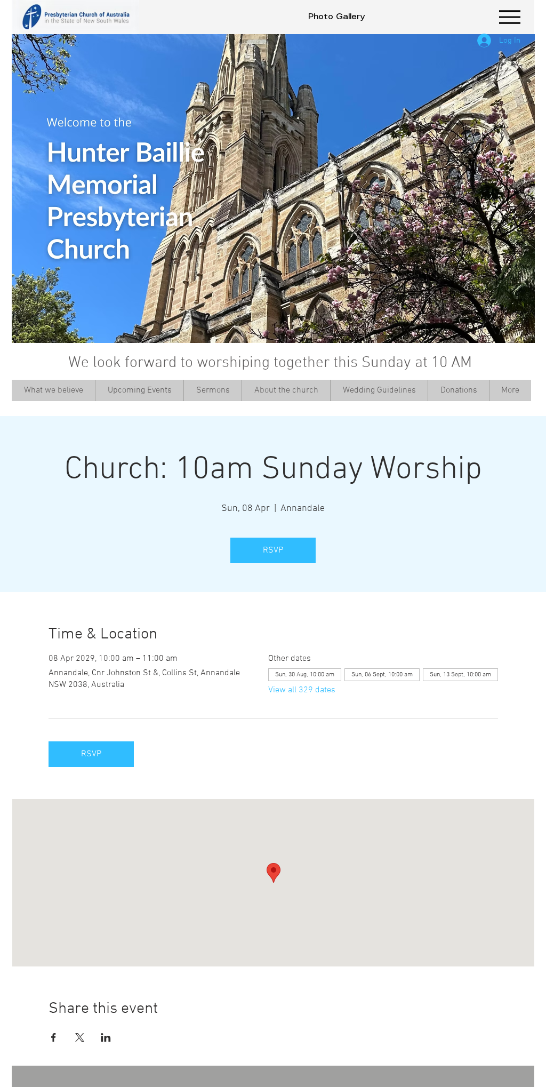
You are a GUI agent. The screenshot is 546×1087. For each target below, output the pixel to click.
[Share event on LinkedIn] (106, 1037)
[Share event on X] (80, 1037)
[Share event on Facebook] (54, 1037)
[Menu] (509, 17)
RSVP (273, 550)
